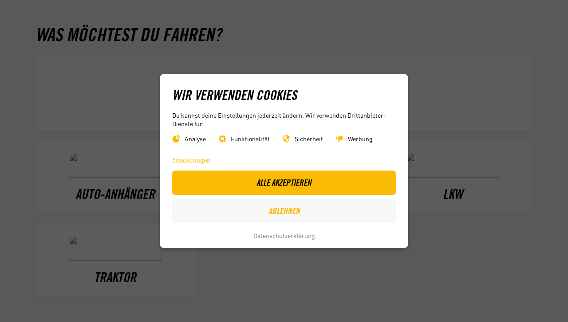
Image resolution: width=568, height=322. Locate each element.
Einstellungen (191, 160)
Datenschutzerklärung (284, 235)
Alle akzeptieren (284, 182)
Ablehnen (284, 211)
